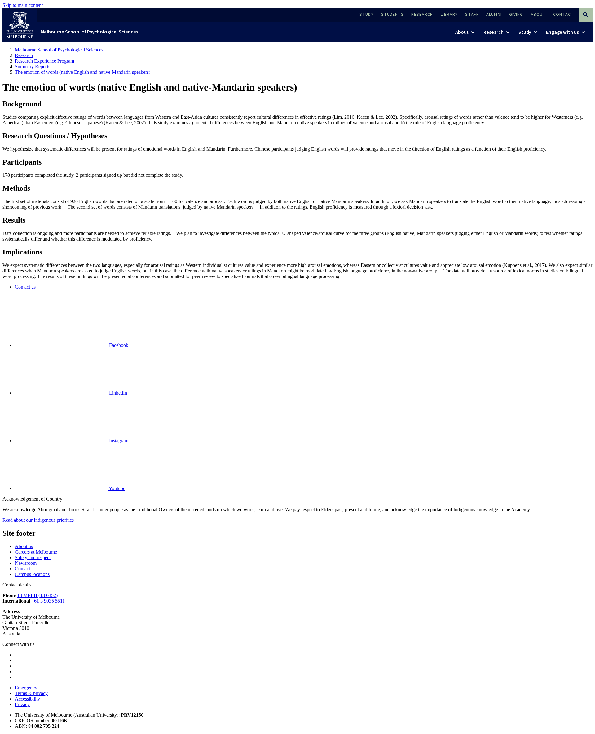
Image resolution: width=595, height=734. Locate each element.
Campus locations (32, 574)
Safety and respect (33, 557)
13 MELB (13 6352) (37, 595)
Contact (22, 568)
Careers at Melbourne (36, 552)
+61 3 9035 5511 (48, 601)
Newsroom (26, 563)
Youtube (116, 488)
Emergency (26, 687)
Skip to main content (22, 5)
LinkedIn (117, 393)
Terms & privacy (31, 693)
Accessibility (27, 698)
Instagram (118, 440)
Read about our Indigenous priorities (38, 520)
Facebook (118, 345)
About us (24, 546)
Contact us (25, 287)
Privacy (22, 704)
